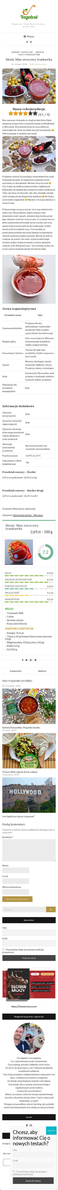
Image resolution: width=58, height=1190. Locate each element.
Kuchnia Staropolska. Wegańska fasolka (21, 727)
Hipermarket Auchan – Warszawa (28, 515)
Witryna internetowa (11, 887)
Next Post (42, 671)
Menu (30, 36)
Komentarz (7, 837)
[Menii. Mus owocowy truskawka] (19, 552)
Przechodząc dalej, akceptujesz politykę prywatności (23, 951)
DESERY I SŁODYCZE (22, 52)
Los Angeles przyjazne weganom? (18, 816)
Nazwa (5, 865)
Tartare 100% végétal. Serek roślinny (19, 772)
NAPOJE (40, 52)
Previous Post (15, 671)
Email (4, 938)
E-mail (5, 876)
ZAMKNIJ (51, 1130)
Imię (4, 927)
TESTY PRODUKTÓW (29, 55)
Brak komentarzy (38, 64)
